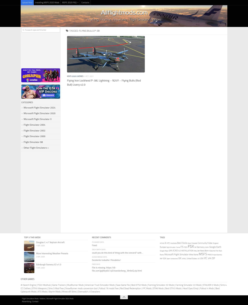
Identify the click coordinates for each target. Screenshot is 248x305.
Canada (194, 243)
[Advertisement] (145, 108)
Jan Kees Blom (203, 251)
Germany (201, 247)
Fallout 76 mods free (109, 288)
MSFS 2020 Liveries (75, 76)
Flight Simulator (171, 247)
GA (195, 247)
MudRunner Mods (75, 285)
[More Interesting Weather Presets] (29, 257)
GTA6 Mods (158, 288)
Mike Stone (193, 255)
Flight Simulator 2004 (34, 124)
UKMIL (184, 258)
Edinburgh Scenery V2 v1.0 (48, 264)
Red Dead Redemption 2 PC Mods (135, 288)
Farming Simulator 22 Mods (161, 285)
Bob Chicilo (182, 243)
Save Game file (123, 285)
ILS (179, 251)
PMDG (210, 255)
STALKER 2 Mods (211, 285)
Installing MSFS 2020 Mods (47, 2)
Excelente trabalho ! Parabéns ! (106, 260)
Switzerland (174, 258)
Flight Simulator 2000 (34, 136)
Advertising (26, 301)
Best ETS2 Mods (139, 285)
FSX (191, 246)
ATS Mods (42, 291)
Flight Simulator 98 (33, 142)
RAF (161, 258)
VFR (209, 258)
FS (182, 246)
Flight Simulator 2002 (34, 130)
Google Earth (215, 247)
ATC (168, 243)
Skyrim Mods (55, 291)
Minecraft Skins (69, 291)
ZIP (213, 258)
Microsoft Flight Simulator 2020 (39, 113)
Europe (163, 247)
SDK (164, 258)
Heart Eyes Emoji (191, 288)
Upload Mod (27, 2)
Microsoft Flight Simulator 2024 (39, 107)
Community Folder (205, 243)
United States (192, 258)
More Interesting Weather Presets (52, 253)
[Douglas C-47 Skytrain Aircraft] (29, 246)
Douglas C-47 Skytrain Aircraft (50, 242)
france (178, 247)
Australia (174, 243)
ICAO (175, 250)
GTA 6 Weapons (39, 288)
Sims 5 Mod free (56, 288)
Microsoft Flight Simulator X (38, 119)
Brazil (189, 243)
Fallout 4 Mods (207, 288)
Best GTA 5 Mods (173, 288)
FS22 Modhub (44, 285)
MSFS (203, 254)
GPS (170, 250)
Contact (35, 301)
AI (165, 243)
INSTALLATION (187, 251)
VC (205, 258)
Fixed (94, 245)
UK (179, 258)
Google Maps (164, 251)
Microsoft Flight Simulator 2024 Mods (60, 299)
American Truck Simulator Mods (100, 285)
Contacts (85, 2)
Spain (168, 258)
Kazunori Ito (213, 251)
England (215, 243)
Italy (195, 251)
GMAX (207, 247)
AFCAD (162, 243)
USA (202, 258)
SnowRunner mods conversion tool (81, 288)
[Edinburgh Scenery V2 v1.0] (29, 268)
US (198, 258)
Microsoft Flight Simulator (176, 254)
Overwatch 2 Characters (89, 291)
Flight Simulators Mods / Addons (33, 299)
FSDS (185, 247)
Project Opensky (217, 255)
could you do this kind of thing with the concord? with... (117, 252)
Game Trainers (59, 285)
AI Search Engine (28, 285)
